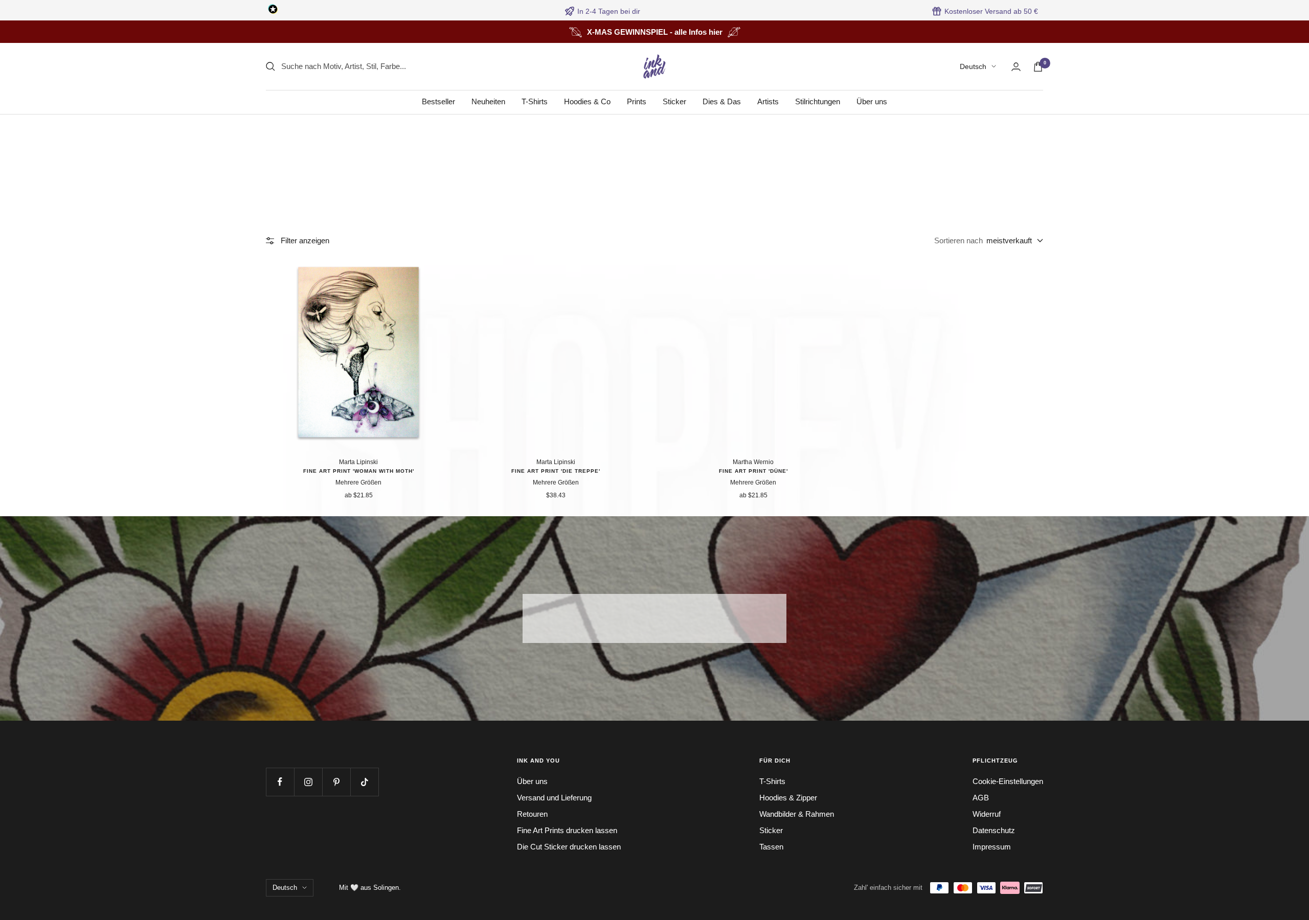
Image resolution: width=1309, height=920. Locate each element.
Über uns (871, 101)
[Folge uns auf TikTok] (364, 782)
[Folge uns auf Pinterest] (336, 782)
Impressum (992, 846)
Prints (636, 101)
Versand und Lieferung (554, 797)
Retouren (532, 814)
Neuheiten (488, 101)
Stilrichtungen (817, 101)
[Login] (1016, 66)
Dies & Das (722, 101)
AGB (981, 797)
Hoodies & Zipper (788, 797)
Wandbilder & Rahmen (796, 814)
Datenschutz (994, 830)
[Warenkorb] (1038, 67)
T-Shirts (535, 101)
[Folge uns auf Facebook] (280, 782)
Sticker (674, 101)
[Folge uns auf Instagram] (308, 782)
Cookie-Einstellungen (1008, 781)
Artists (768, 101)
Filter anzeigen (305, 240)
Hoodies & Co (587, 101)
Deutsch (973, 66)
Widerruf (987, 814)
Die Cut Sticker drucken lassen (569, 846)
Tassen (771, 846)
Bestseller (438, 101)
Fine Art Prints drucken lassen (567, 830)
